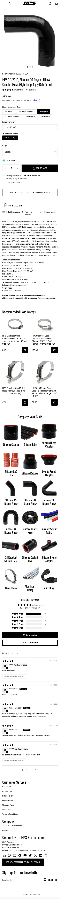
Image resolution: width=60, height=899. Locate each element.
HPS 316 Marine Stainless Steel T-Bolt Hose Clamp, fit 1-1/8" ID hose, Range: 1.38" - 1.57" (44, 392)
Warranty (6, 810)
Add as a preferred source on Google (23, 862)
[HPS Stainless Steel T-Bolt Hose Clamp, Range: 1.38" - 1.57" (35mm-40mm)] (15, 372)
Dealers (5, 830)
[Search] (9, 3)
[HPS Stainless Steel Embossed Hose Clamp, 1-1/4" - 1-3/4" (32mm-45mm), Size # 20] (15, 324)
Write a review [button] (30, 635)
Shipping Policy (8, 805)
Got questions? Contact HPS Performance (30, 193)
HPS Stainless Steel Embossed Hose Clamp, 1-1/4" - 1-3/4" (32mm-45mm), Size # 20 (15, 340)
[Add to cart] (25, 350)
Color (4, 146)
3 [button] (31, 770)
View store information (15, 182)
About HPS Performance (12, 826)
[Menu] (3, 3)
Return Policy (7, 796)
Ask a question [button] (30, 642)
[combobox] (30, 127)
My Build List (16, 205)
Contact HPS (7, 787)
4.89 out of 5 (37, 605)
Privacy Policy (7, 791)
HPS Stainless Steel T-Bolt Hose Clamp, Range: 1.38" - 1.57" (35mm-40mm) (14, 391)
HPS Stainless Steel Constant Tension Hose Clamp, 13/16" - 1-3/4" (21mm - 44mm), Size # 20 (43, 340)
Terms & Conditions (10, 814)
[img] (7, 661)
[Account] (50, 3)
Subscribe (51, 879)
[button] (8, 90)
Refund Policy (7, 800)
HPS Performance (33, 895)
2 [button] (27, 770)
